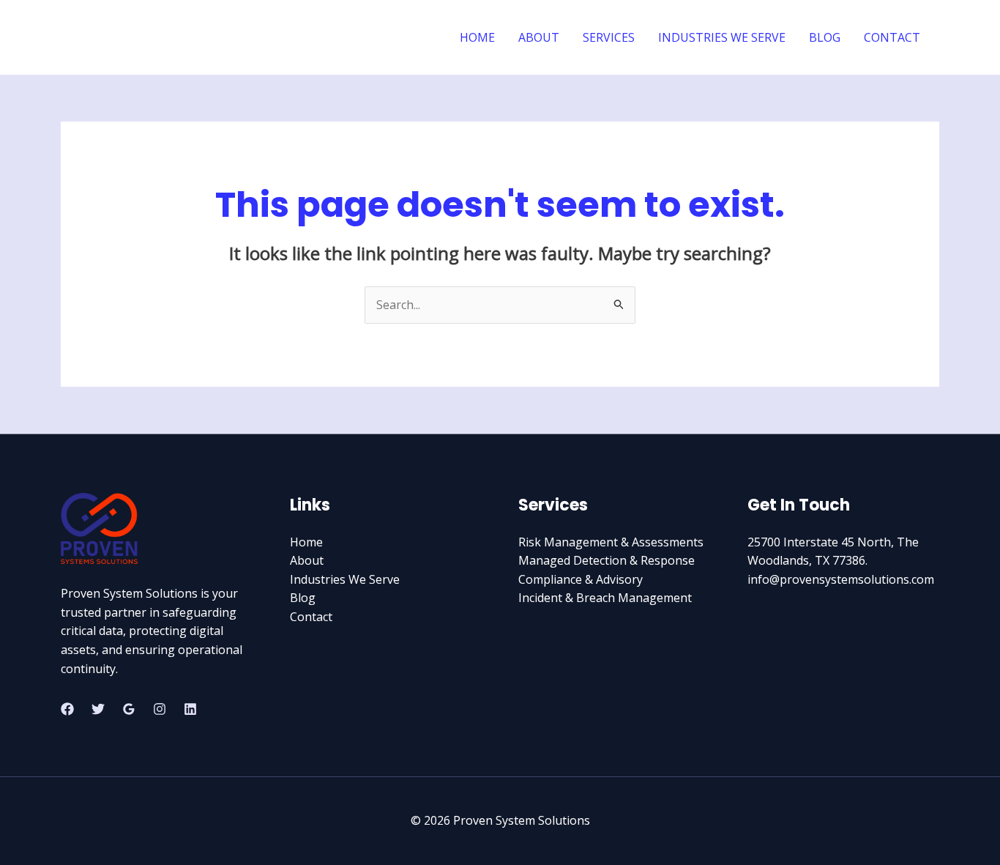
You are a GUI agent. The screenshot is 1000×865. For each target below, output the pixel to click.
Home (306, 542)
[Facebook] (67, 709)
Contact (311, 617)
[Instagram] (159, 709)
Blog (303, 598)
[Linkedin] (190, 709)
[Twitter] (98, 709)
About (307, 560)
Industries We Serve (345, 579)
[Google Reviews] (128, 709)
